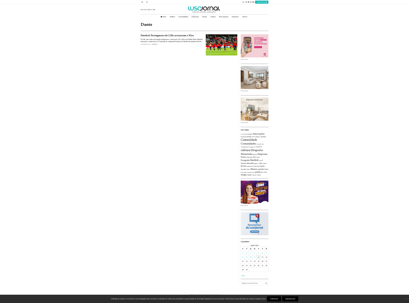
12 (258, 257)
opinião (261, 169)
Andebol (249, 134)
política (258, 172)
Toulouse (254, 175)
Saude (249, 175)
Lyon (262, 166)
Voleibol (259, 175)
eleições (255, 154)
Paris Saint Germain (246, 172)
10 (250, 257)
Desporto (155, 44)
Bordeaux (244, 137)
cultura (245, 150)
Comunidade (249, 140)
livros (243, 166)
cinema (263, 137)
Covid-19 (259, 147)
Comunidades (248, 144)
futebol (254, 160)
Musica (253, 169)
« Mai (243, 275)
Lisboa (265, 163)
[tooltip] (246, 2)
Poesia (253, 172)
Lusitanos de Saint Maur (253, 166)
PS (263, 172)
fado (254, 157)
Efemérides (246, 154)
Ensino (243, 157)
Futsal (260, 160)
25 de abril (244, 134)
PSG (265, 172)
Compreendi (274, 299)
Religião (244, 175)
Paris (266, 169)
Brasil (249, 137)
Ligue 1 (256, 163)
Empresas (262, 154)
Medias (248, 169)
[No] (406, 299)
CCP (253, 137)
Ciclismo (257, 137)
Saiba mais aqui (290, 299)
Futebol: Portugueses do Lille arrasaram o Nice (167, 35)
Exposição (249, 157)
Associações (258, 134)
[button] (266, 283)
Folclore (258, 157)
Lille (260, 163)
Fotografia (245, 160)
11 (254, 257)
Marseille (243, 169)
